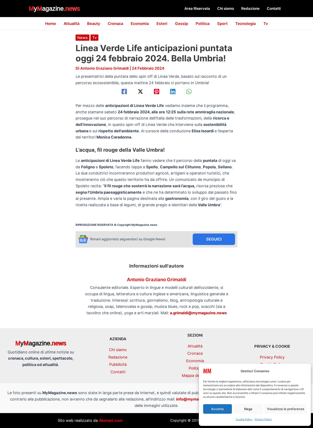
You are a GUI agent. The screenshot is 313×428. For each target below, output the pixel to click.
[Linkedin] (172, 91)
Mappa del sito (195, 375)
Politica (203, 23)
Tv (265, 23)
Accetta (217, 409)
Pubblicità (118, 364)
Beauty (93, 23)
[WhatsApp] (189, 91)
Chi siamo (225, 8)
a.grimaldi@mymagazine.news (198, 313)
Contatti (274, 8)
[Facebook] (124, 91)
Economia (140, 23)
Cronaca (115, 23)
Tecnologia (245, 23)
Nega (248, 409)
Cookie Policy (244, 419)
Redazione (250, 8)
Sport (222, 23)
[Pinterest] (156, 91)
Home (50, 23)
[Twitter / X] (140, 91)
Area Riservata (197, 8)
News (82, 37)
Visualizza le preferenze (285, 409)
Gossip (181, 23)
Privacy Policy (263, 419)
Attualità (71, 23)
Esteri (161, 23)
